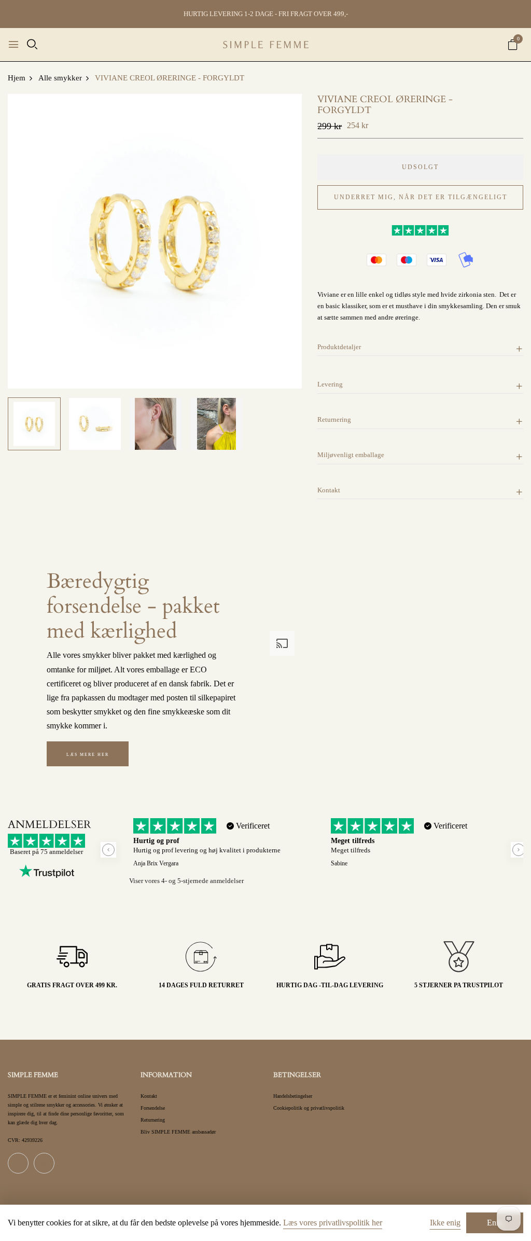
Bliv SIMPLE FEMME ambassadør (178, 1132)
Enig (494, 1222)
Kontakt (149, 1096)
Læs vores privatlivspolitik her (332, 1222)
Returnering (153, 1120)
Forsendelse (153, 1108)
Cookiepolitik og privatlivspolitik (308, 1108)
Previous (108, 850)
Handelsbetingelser (292, 1096)
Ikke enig (445, 1222)
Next (518, 850)
